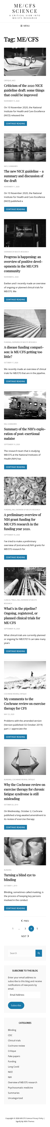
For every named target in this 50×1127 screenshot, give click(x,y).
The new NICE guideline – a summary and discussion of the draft (24, 176)
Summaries (13, 166)
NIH (5, 424)
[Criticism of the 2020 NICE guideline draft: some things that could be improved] (25, 62)
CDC (10, 1035)
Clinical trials (10, 600)
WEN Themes (29, 1121)
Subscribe (16, 1005)
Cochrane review (11, 694)
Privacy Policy (38, 1118)
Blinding (7, 779)
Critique (7, 80)
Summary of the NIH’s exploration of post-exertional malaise (25, 433)
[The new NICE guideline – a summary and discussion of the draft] (25, 147)
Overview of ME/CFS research (16, 252)
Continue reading (16, 124)
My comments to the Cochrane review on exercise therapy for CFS (24, 703)
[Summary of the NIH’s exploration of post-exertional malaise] (25, 405)
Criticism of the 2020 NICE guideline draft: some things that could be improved (24, 90)
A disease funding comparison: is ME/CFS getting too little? (24, 352)
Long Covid (13, 1066)
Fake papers (14, 1056)
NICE (13, 80)
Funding (7, 342)
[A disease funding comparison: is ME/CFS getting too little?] (25, 323)
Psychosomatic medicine (20, 1087)
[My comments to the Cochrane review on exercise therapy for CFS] (25, 675)
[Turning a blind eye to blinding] (25, 851)
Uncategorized (15, 1098)
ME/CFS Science (25, 8)
